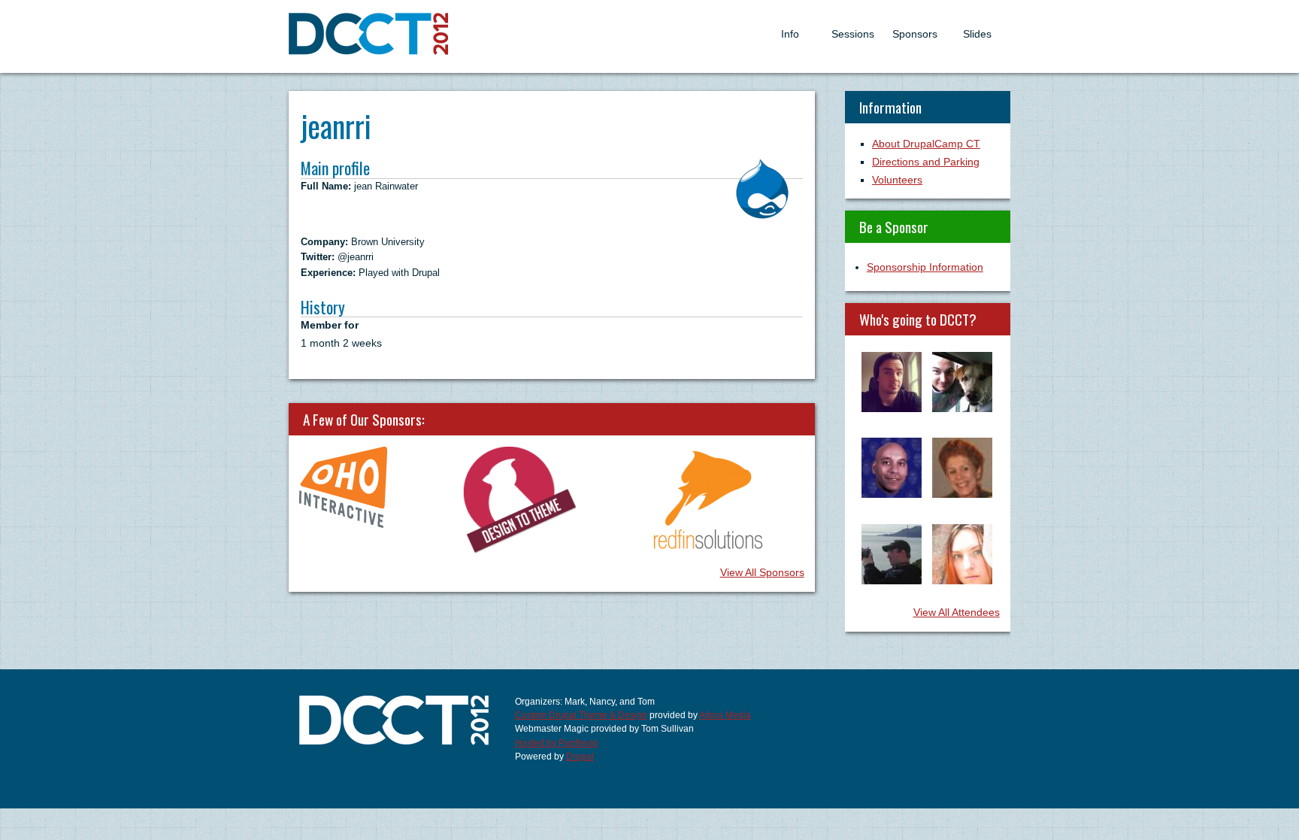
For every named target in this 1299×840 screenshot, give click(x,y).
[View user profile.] (762, 215)
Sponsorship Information (925, 267)
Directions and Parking (926, 162)
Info (790, 34)
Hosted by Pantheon (556, 743)
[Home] (369, 51)
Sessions (852, 34)
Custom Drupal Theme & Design (581, 715)
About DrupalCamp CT (926, 144)
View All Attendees (956, 612)
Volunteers (897, 180)
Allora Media (725, 715)
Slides (977, 34)
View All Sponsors (762, 572)
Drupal (580, 756)
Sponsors (914, 34)
